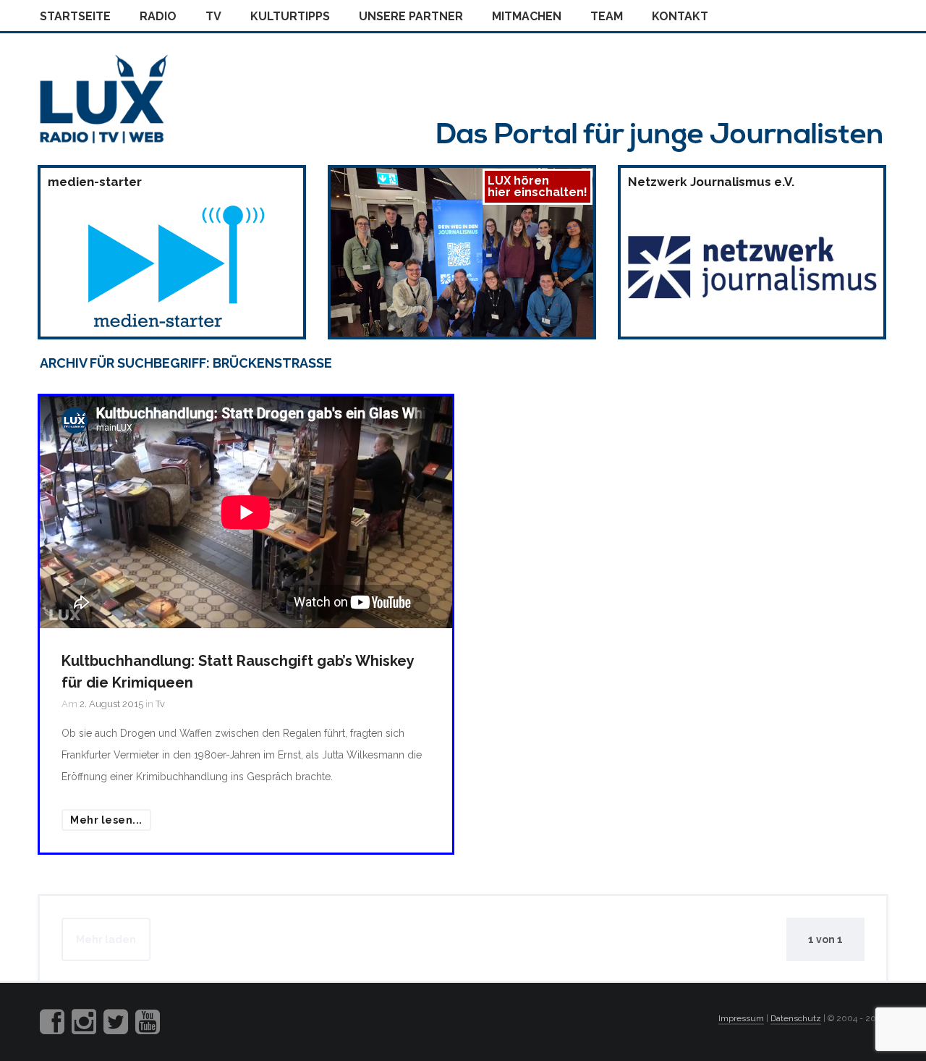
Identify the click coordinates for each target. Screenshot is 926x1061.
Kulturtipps (290, 16)
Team (606, 16)
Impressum (741, 1018)
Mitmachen (526, 16)
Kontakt (680, 16)
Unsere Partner (411, 16)
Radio (158, 16)
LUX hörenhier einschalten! (537, 186)
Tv (213, 16)
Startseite (75, 16)
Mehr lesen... (106, 820)
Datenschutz (795, 1018)
